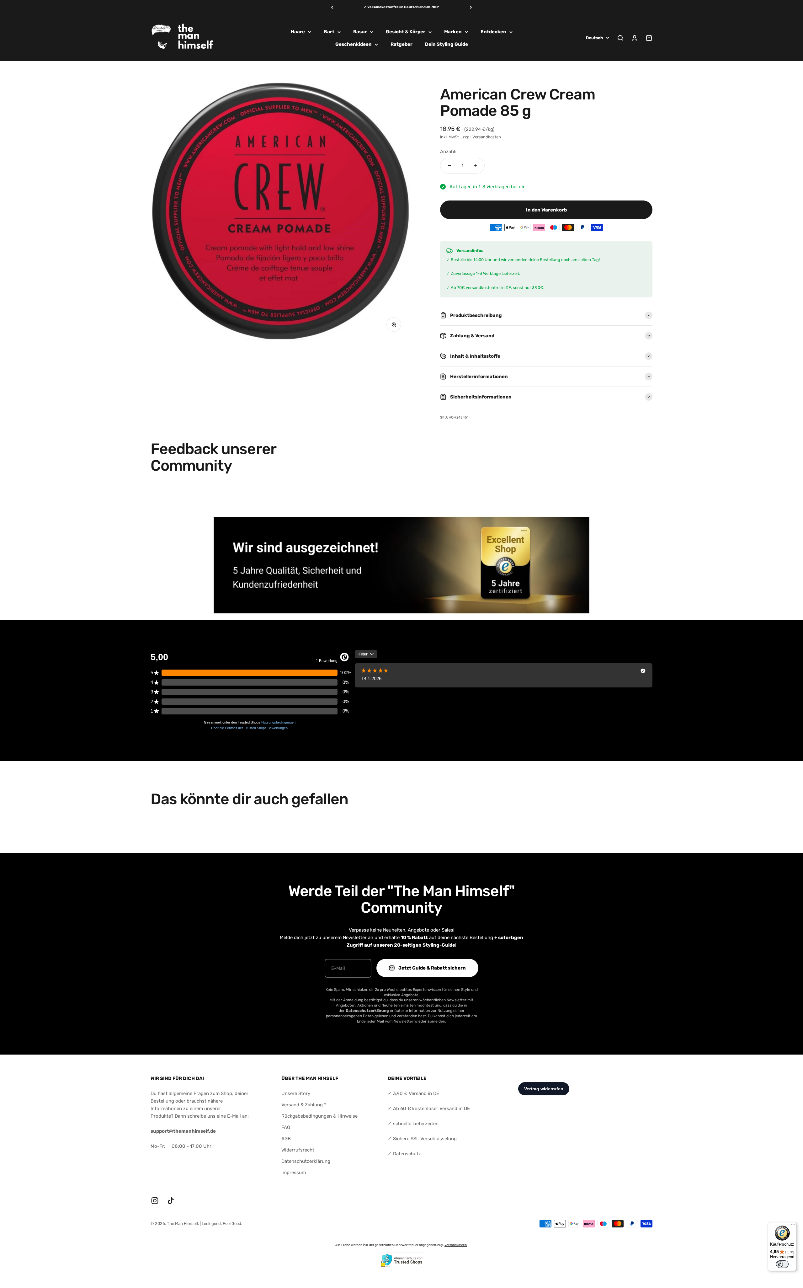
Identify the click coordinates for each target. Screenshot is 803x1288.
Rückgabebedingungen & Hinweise (319, 1116)
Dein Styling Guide (446, 44)
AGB (286, 1138)
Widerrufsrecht (297, 1150)
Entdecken (493, 32)
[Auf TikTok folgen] (171, 1200)
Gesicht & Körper (405, 32)
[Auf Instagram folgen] (155, 1200)
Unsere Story (295, 1093)
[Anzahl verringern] (449, 165)
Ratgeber (401, 44)
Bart (329, 32)
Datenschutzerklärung (305, 1161)
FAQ (285, 1127)
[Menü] (793, 1226)
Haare (298, 32)
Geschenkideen (353, 44)
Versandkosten (486, 137)
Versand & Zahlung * (303, 1105)
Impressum (293, 1172)
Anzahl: (448, 151)
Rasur (360, 32)
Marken (453, 32)
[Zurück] (332, 7)
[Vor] (471, 7)
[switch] (782, 1264)
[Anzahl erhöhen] (475, 165)
